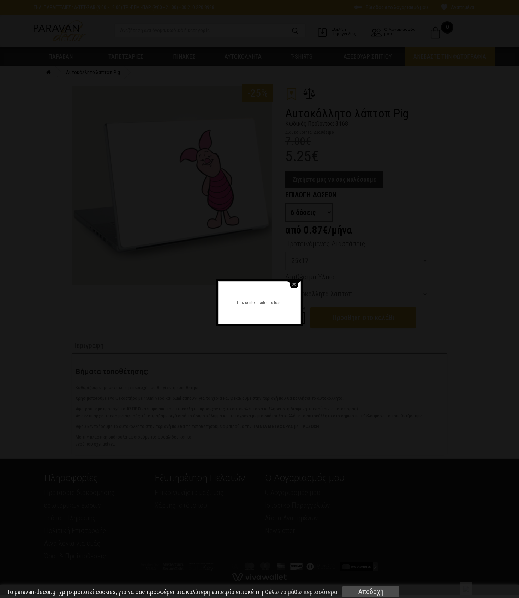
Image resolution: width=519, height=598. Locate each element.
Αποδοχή (370, 591)
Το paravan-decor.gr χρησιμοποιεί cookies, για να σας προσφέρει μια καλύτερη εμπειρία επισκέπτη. (172, 592)
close (294, 284)
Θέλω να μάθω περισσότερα (301, 592)
